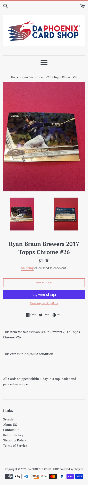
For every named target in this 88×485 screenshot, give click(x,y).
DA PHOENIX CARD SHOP (42, 469)
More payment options (44, 303)
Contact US (11, 429)
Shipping (27, 268)
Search (8, 419)
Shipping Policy (14, 440)
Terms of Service (15, 445)
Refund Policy (13, 435)
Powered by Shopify (71, 469)
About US (10, 424)
